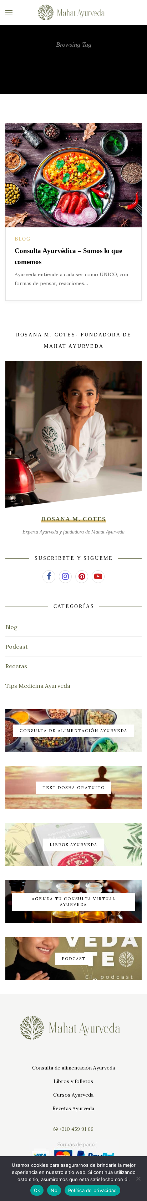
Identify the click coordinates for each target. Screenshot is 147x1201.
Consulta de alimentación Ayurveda (73, 1068)
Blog (22, 239)
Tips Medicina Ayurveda (37, 685)
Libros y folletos (73, 1081)
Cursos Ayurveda (73, 1095)
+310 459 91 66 (75, 1129)
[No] (138, 1178)
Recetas (16, 666)
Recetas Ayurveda (73, 1108)
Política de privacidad (92, 1190)
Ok (37, 1190)
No (54, 1190)
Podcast (16, 646)
